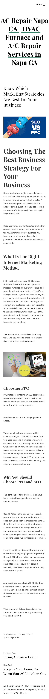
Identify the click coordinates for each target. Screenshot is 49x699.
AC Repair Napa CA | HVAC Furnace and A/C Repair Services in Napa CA (24, 41)
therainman (11, 634)
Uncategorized (12, 637)
